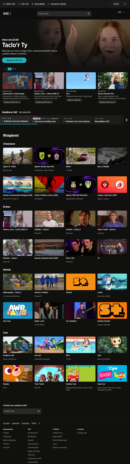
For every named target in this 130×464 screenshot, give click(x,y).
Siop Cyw (31, 455)
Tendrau (6, 444)
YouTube (6, 423)
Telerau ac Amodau (60, 447)
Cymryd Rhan (33, 462)
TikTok (33, 423)
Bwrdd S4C (32, 437)
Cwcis (55, 444)
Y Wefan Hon (57, 433)
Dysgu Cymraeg (34, 451)
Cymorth (6, 447)
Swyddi (30, 440)
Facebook (25, 423)
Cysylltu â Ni (82, 433)
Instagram (16, 423)
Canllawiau (7, 437)
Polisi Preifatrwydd (60, 440)
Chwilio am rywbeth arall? (15, 405)
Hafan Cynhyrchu (9, 440)
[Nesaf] (126, 119)
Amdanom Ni (33, 433)
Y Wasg (6, 433)
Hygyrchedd (57, 437)
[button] (5, 69)
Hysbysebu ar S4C (34, 458)
